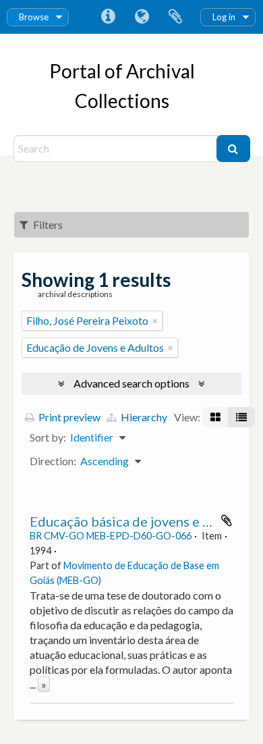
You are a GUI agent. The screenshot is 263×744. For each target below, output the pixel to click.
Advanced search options (131, 383)
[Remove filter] (155, 320)
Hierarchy (143, 416)
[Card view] (215, 417)
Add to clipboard (226, 520)
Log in (223, 16)
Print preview (68, 416)
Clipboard (175, 17)
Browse (34, 16)
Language (141, 17)
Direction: (53, 460)
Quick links (108, 17)
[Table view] (241, 417)
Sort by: (48, 437)
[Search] (233, 148)
